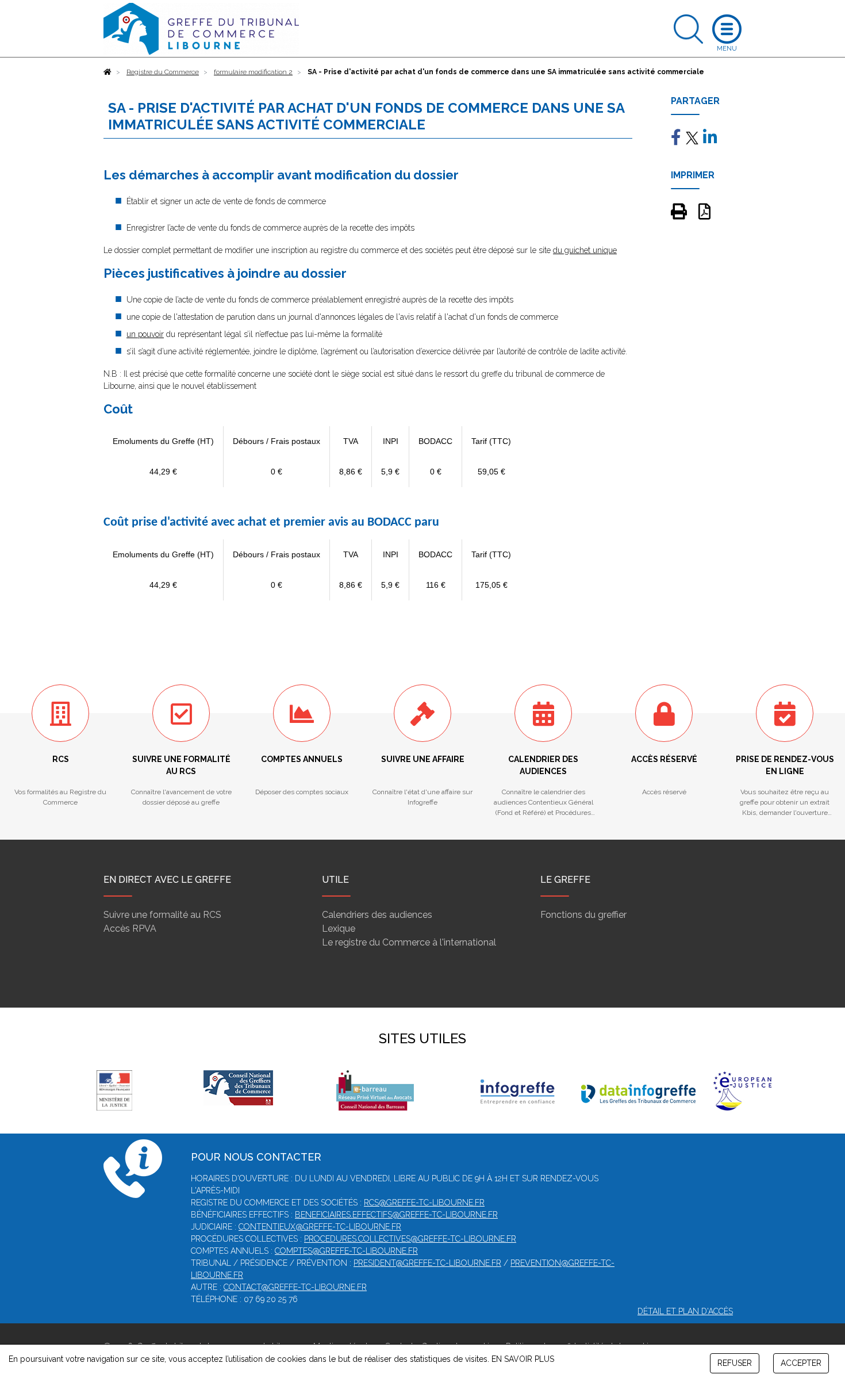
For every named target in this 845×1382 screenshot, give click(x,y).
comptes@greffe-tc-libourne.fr (346, 1250)
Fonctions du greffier (583, 914)
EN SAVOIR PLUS (522, 1359)
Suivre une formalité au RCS (162, 914)
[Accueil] (107, 72)
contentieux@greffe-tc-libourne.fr (320, 1226)
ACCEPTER (801, 1363)
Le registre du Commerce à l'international (409, 942)
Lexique (338, 928)
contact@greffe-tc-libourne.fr (295, 1287)
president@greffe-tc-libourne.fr (427, 1263)
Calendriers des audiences (377, 914)
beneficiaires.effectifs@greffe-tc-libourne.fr (396, 1214)
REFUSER (734, 1363)
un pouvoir (145, 334)
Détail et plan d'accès (685, 1311)
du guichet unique (585, 250)
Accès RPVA (129, 928)
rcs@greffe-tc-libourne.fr (424, 1202)
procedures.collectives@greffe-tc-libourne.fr (410, 1238)
